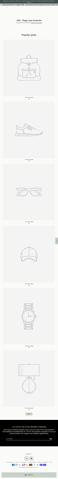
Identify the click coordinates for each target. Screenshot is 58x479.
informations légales (32, 462)
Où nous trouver (10, 462)
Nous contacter (23, 462)
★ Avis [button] (56, 240)
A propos (16, 462)
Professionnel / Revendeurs (42, 462)
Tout (29, 413)
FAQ (50, 462)
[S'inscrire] (50, 438)
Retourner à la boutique (36, 22)
